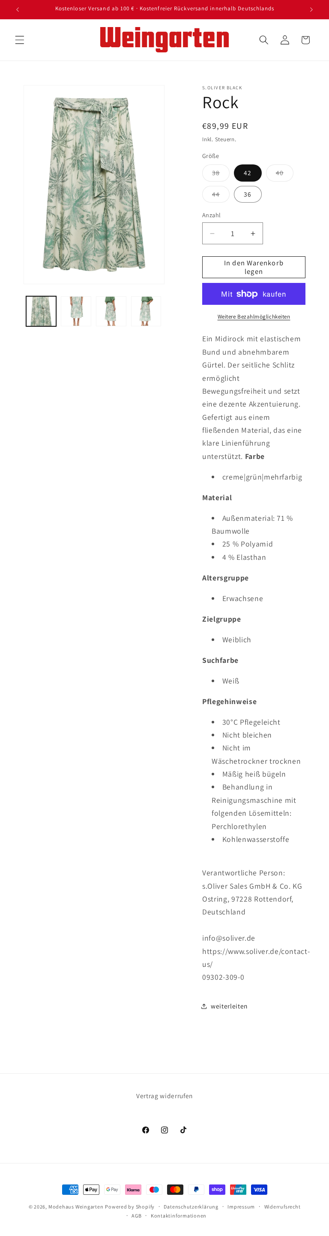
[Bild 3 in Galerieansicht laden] (111, 311)
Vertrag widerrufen (164, 1095)
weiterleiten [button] (229, 1006)
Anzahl (211, 215)
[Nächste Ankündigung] (311, 9)
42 (247, 172)
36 (247, 194)
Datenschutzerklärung (191, 1206)
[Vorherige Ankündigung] (17, 9)
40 (284, 174)
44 (221, 196)
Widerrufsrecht (282, 1206)
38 (221, 174)
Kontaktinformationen (178, 1215)
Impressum (241, 1206)
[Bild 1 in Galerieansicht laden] (41, 311)
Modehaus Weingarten (76, 1206)
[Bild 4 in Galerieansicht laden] (146, 311)
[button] (19, 40)
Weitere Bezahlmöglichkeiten (254, 316)
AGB (136, 1215)
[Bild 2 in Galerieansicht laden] (76, 311)
